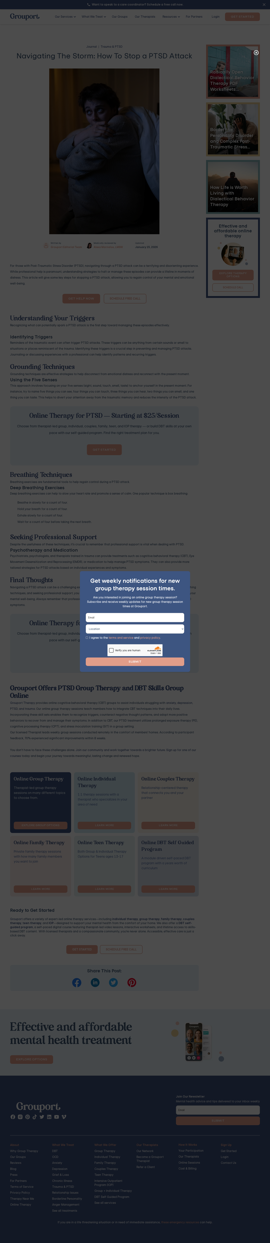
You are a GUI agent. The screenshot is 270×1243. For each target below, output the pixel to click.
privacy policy (150, 638)
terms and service (121, 638)
